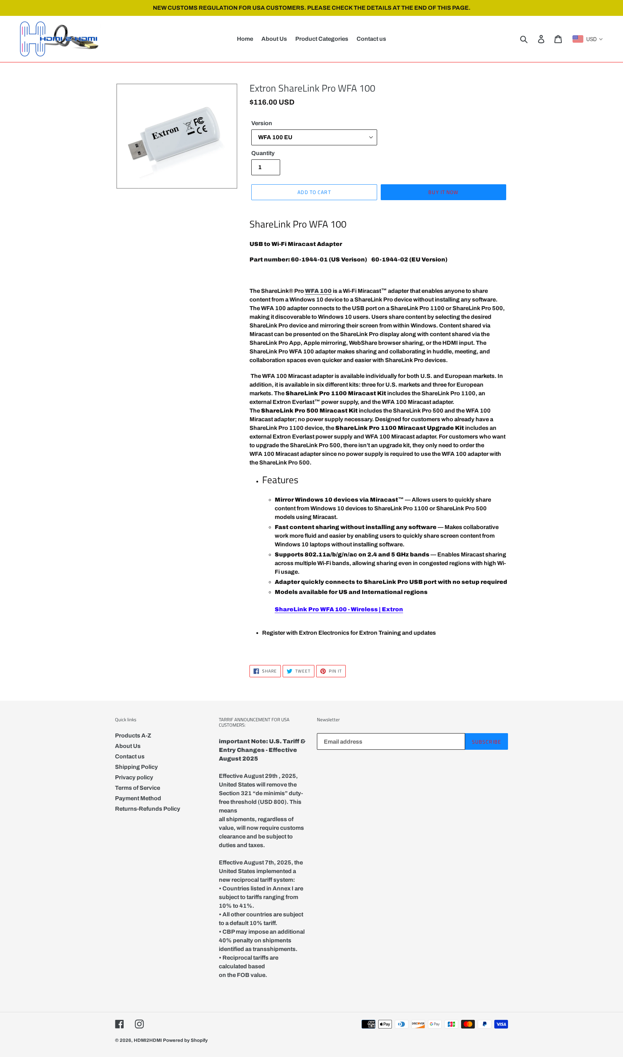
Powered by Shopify (185, 1040)
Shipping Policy (136, 767)
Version (261, 123)
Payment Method (138, 798)
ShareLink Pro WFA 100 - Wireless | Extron (339, 609)
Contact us (130, 756)
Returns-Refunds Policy (147, 809)
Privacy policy (134, 777)
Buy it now (443, 192)
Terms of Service (137, 788)
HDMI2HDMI (148, 1040)
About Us (128, 746)
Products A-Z (133, 735)
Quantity (263, 153)
